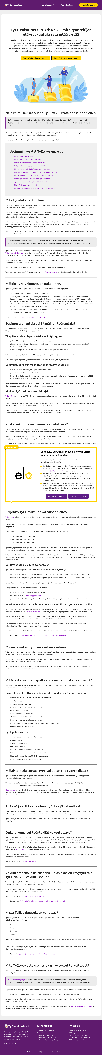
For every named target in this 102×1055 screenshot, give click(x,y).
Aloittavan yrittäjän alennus (79, 1037)
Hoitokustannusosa (34, 612)
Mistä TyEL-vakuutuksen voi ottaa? (27, 185)
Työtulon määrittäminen (78, 1035)
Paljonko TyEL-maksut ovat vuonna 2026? (29, 166)
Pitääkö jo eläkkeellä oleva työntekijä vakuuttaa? (32, 179)
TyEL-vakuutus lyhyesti (45, 1030)
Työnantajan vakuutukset (46, 1035)
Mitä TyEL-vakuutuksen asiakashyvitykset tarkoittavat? (34, 188)
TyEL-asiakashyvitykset (18, 979)
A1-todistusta (21, 849)
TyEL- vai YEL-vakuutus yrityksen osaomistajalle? (32, 182)
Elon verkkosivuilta (29, 861)
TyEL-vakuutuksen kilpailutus (82, 1006)
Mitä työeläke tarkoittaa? (23, 156)
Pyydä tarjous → (88, 5)
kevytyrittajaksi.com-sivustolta (33, 896)
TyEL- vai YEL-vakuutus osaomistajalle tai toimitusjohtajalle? (42, 901)
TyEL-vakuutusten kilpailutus (47, 1040)
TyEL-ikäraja (10, 396)
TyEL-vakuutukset (47, 5)
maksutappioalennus (33, 596)
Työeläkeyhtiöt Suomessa (15, 253)
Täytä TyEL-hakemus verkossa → (66, 58)
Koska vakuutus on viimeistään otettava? (29, 163)
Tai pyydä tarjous (77, 496)
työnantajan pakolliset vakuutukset (32, 318)
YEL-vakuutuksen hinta (77, 1040)
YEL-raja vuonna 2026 (77, 1033)
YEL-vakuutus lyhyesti (77, 1030)
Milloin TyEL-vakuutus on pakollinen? (27, 159)
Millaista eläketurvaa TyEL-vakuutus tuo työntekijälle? (34, 175)
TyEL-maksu (10, 517)
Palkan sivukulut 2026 (45, 1033)
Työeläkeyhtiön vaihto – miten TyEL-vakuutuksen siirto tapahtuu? (42, 635)
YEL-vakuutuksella (50, 272)
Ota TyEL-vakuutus (55, 496)
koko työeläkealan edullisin (55, 471)
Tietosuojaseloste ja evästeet (67, 1052)
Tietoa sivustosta (10, 1044)
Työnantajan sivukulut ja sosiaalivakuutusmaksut (36, 954)
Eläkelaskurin (10, 790)
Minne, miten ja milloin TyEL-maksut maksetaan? (32, 169)
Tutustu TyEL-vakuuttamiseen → (35, 58)
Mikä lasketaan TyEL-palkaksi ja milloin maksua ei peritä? (35, 172)
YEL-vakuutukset (67, 5)
